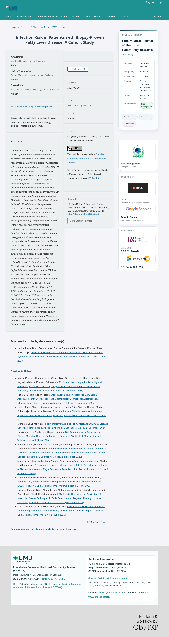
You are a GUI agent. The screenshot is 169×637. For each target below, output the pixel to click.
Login (160, 2)
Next (103, 522)
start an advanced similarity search (44, 529)
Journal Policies (93, 16)
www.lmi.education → (100, 597)
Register (150, 2)
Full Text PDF (79, 69)
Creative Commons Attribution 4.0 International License (87, 158)
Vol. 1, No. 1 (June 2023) (45, 27)
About (9, 16)
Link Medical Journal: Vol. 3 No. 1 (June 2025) (41, 514)
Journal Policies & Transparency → (108, 578)
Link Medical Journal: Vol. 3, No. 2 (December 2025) (55, 390)
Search (157, 16)
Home (14, 27)
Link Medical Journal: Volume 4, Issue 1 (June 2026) (63, 485)
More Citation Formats (81, 220)
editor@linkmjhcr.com (111, 592)
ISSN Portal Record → (54, 579)
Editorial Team (24, 16)
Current (125, 16)
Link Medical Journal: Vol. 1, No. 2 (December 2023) (68, 403)
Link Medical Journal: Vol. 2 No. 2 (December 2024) (79, 427)
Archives (111, 16)
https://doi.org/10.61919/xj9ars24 (35, 106)
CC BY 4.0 (93, 178)
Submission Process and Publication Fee (58, 16)
